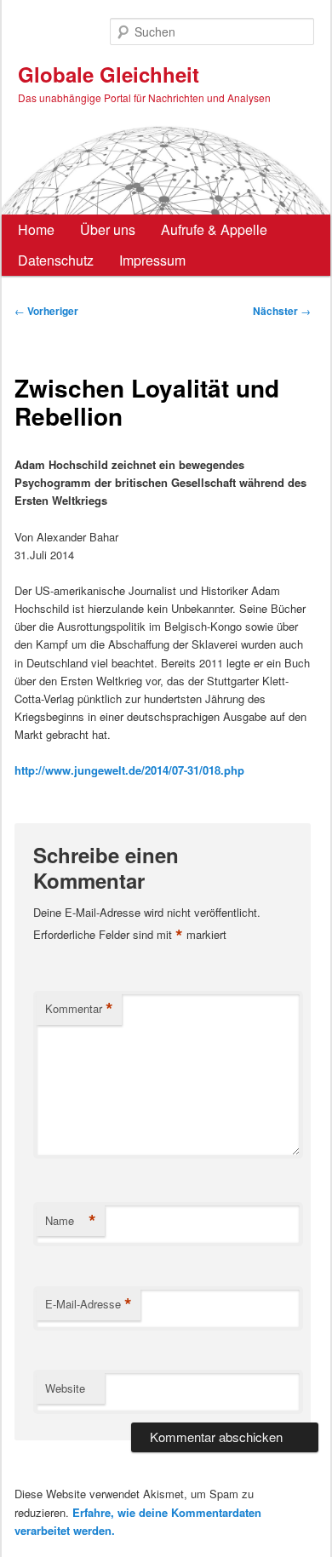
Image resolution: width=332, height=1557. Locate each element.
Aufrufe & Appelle (214, 229)
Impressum (152, 260)
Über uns (107, 229)
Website (65, 1388)
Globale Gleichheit (108, 74)
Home (36, 229)
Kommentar (79, 1008)
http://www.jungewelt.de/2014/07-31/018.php (129, 770)
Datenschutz (56, 260)
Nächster (282, 310)
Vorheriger (46, 310)
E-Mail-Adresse (88, 1304)
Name (70, 1220)
